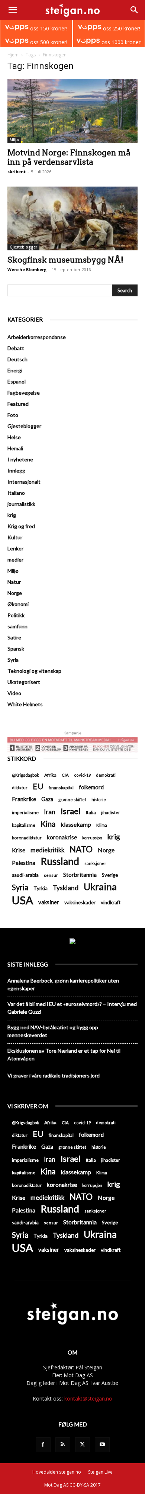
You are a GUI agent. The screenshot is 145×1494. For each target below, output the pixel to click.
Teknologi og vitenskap (34, 671)
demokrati (106, 775)
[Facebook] (43, 1444)
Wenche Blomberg (26, 269)
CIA (65, 775)
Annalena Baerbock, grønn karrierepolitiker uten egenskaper (63, 984)
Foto (12, 415)
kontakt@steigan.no (88, 1398)
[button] (13, 10)
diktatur (20, 787)
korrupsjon (92, 837)
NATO (81, 849)
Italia (91, 812)
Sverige (110, 875)
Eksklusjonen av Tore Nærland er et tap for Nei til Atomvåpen (63, 1054)
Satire (14, 637)
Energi (14, 370)
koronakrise (62, 837)
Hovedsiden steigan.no (56, 1472)
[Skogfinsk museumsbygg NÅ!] (72, 219)
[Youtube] (102, 1444)
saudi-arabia (25, 875)
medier (15, 559)
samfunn (17, 626)
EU (38, 786)
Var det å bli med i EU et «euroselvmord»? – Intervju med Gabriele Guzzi (72, 1008)
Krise (18, 849)
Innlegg (16, 470)
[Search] (134, 10)
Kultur (14, 537)
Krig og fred (21, 526)
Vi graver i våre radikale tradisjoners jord (53, 1075)
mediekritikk (47, 849)
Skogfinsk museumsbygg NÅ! (65, 259)
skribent (16, 171)
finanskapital (61, 787)
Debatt (15, 348)
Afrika (50, 775)
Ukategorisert (23, 682)
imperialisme (25, 812)
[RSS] (62, 1444)
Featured (18, 404)
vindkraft (110, 902)
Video (14, 693)
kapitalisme (23, 825)
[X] (82, 1444)
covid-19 (82, 775)
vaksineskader (80, 902)
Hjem (13, 55)
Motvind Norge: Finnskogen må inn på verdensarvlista (68, 157)
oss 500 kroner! (48, 42)
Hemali (15, 448)
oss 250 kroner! (121, 28)
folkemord (91, 787)
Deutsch (17, 359)
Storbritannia (80, 874)
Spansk (15, 648)
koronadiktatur (27, 837)
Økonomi (18, 604)
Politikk (16, 615)
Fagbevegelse (23, 392)
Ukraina (100, 887)
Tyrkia (40, 888)
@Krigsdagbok (25, 775)
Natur (14, 582)
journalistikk (21, 504)
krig (11, 515)
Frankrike (24, 799)
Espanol (16, 381)
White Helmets (25, 704)
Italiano (16, 493)
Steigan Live (100, 1472)
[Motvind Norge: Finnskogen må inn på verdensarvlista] (72, 111)
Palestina (23, 862)
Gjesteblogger (23, 247)
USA (22, 900)
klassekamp (76, 824)
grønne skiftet (72, 799)
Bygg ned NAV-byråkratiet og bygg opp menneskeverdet (52, 1031)
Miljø (14, 139)
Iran (49, 812)
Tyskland (65, 888)
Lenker (15, 548)
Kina (48, 824)
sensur (51, 875)
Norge (14, 593)
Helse (14, 437)
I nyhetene (20, 459)
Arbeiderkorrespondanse (36, 337)
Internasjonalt (24, 481)
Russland (60, 861)
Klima (101, 824)
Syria (13, 659)
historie (98, 799)
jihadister (110, 812)
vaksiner (48, 902)
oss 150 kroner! (48, 28)
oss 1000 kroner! (121, 42)
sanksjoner (95, 863)
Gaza (47, 799)
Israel (71, 811)
